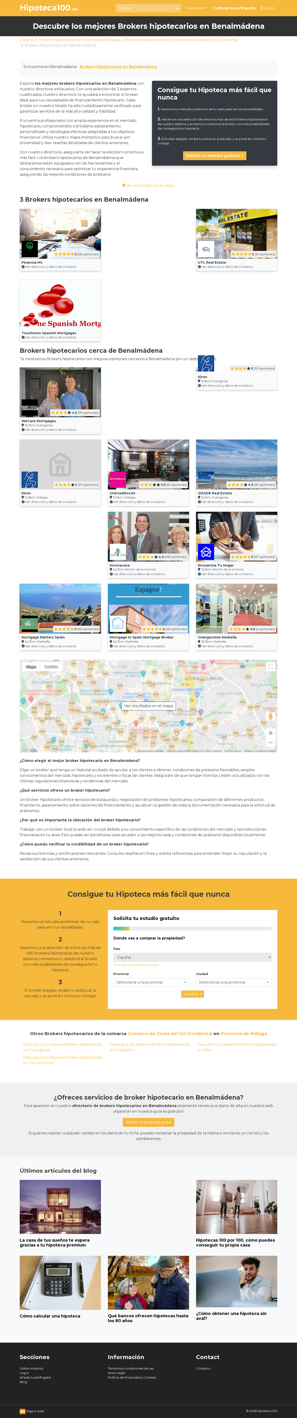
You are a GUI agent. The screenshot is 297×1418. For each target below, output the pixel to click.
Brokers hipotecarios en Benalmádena (118, 67)
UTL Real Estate (212, 262)
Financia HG (32, 262)
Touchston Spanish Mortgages (49, 333)
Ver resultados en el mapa (150, 185)
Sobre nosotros (31, 1368)
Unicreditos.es (122, 493)
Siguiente (191, 994)
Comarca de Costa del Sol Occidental (170, 1033)
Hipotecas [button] (195, 8)
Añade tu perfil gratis (235, 8)
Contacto (203, 1368)
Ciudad (202, 974)
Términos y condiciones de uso (131, 1368)
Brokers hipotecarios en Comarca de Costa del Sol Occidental (181, 40)
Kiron (202, 377)
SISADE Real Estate (215, 493)
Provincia (121, 974)
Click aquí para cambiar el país (135, 965)
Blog (23, 1382)
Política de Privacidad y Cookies (132, 1377)
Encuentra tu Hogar (216, 565)
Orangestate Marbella (217, 637)
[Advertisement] (148, 241)
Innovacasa (120, 565)
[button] (151, 982)
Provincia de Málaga (243, 1033)
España (26, 40)
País (116, 949)
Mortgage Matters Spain (43, 637)
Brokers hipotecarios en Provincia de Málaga (79, 40)
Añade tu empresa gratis (148, 1122)
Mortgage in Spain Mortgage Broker (142, 637)
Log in (269, 8)
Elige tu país (34, 1411)
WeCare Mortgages (39, 421)
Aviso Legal (116, 1373)
